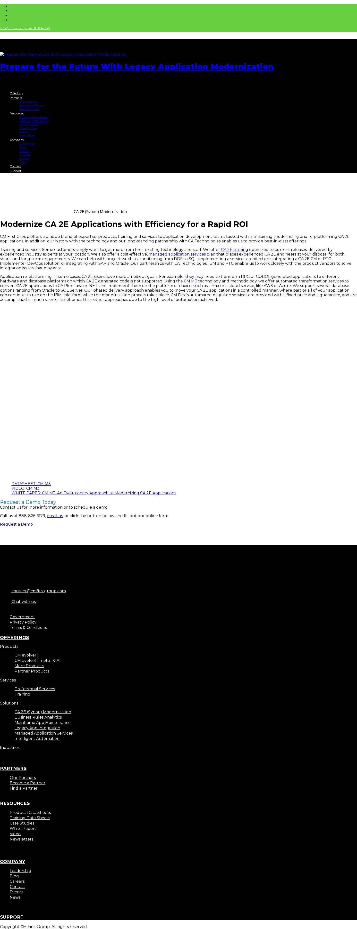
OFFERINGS (14, 637)
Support (15, 171)
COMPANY (12, 861)
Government (22, 617)
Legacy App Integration (37, 728)
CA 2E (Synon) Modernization (43, 712)
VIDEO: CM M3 (25, 488)
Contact (25, 154)
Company (17, 140)
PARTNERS (13, 768)
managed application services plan (182, 254)
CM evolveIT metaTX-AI (37, 660)
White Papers (28, 124)
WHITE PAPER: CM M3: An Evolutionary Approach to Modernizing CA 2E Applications (93, 493)
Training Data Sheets (34, 121)
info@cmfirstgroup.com (16, 28)
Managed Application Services (44, 733)
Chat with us (23, 601)
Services (8, 680)
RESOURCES (15, 803)
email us (55, 515)
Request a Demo (16, 524)
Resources (17, 113)
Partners (16, 98)
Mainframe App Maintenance (43, 722)
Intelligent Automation (37, 738)
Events (24, 158)
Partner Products (32, 671)
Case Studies (28, 128)
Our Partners (28, 102)
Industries (9, 747)
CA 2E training (234, 249)
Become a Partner (32, 105)
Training (22, 694)
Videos (23, 132)
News (23, 162)
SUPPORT (12, 917)
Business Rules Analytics (38, 717)
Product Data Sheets (33, 117)
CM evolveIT (27, 655)
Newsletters (27, 135)
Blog (22, 147)
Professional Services (35, 689)
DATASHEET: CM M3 (31, 483)
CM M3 (190, 281)
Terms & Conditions (28, 627)
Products (9, 646)
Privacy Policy (23, 622)
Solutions (9, 703)
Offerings (16, 93)
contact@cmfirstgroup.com (38, 591)
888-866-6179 (41, 28)
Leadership (26, 143)
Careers (24, 151)
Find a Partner (29, 109)
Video (15, 834)
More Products (29, 666)
